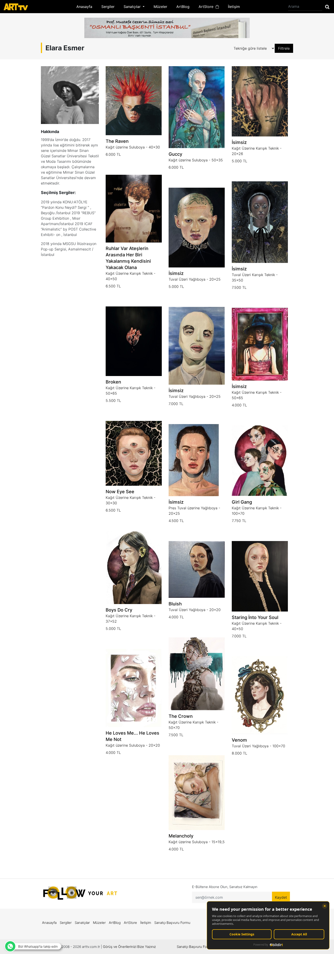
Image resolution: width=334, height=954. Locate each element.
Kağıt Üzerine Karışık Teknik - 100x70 (257, 511)
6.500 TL (113, 286)
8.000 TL (239, 753)
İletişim (234, 6)
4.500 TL (176, 520)
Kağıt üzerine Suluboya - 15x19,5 (197, 842)
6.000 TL (113, 154)
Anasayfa (84, 6)
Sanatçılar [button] (133, 6)
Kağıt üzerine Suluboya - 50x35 (196, 160)
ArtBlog (182, 6)
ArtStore (207, 6)
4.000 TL (239, 405)
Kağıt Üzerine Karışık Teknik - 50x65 (130, 391)
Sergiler (108, 6)
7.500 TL (239, 287)
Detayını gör (134, 165)
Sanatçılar (82, 922)
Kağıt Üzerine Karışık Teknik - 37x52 (130, 619)
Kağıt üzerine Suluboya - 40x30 (133, 147)
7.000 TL (176, 403)
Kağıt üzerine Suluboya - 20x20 (133, 745)
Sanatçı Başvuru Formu (172, 922)
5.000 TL (239, 161)
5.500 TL (113, 400)
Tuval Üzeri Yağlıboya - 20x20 (195, 609)
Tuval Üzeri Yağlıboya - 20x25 (195, 279)
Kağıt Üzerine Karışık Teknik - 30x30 (130, 500)
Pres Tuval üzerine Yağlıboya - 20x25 (194, 511)
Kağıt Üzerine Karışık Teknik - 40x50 (130, 276)
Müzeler (160, 6)
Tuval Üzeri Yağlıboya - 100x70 (258, 746)
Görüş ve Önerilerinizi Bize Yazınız (129, 946)
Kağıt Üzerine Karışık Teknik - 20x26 (257, 151)
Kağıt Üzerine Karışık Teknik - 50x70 (193, 725)
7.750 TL (239, 520)
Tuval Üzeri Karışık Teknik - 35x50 (255, 277)
